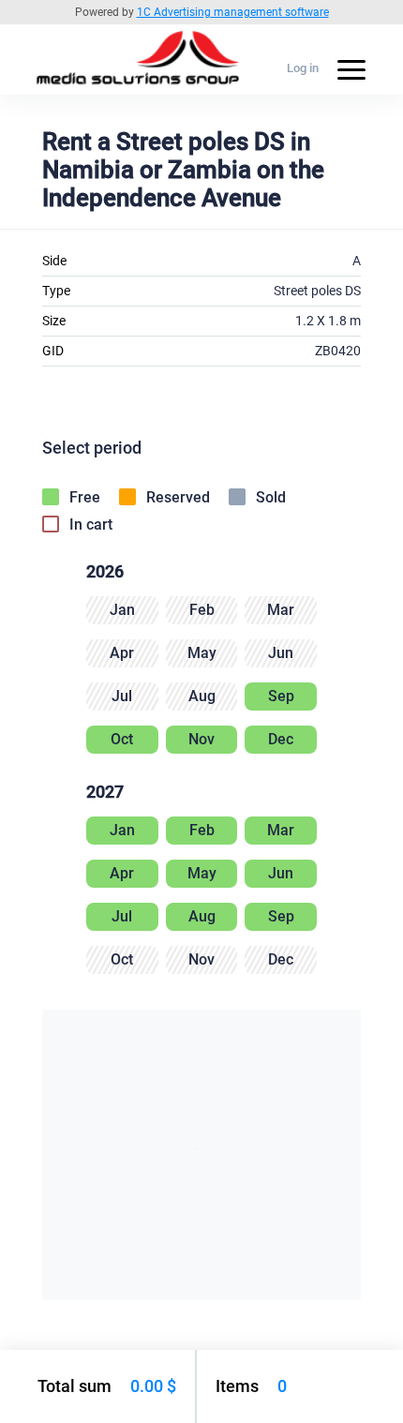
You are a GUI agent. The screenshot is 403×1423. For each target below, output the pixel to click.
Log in (303, 68)
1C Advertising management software (233, 12)
